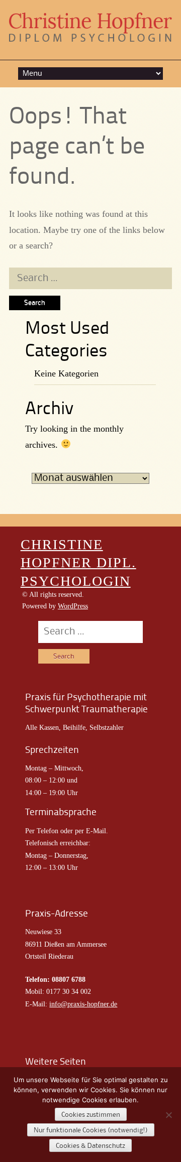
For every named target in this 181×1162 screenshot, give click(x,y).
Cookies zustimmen (90, 1115)
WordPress (73, 606)
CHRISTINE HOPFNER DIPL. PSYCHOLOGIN (78, 563)
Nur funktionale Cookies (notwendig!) (91, 1130)
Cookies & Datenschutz (90, 1146)
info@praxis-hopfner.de (83, 1004)
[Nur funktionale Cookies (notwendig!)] (168, 1115)
